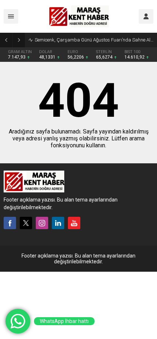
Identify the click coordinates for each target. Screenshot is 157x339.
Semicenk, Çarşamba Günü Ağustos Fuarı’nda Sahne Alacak (94, 40)
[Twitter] (26, 223)
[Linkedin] (58, 223)
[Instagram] (42, 223)
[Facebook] (10, 223)
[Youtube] (74, 223)
